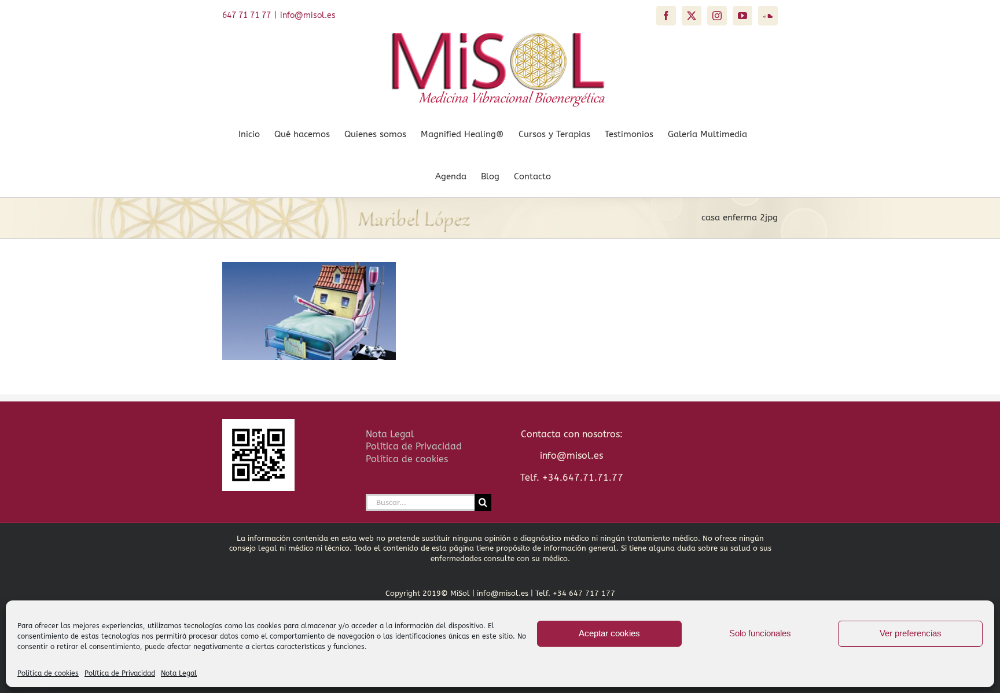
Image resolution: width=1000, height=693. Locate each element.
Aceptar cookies (609, 633)
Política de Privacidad (119, 673)
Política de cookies (407, 459)
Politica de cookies (48, 673)
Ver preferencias (911, 633)
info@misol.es (308, 15)
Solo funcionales (760, 633)
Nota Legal (179, 673)
